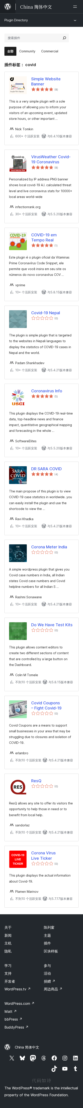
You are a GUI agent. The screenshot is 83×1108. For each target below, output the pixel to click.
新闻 (8, 935)
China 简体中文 (27, 1047)
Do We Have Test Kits (52, 624)
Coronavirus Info (46, 391)
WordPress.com (19, 1003)
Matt (10, 1011)
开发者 (9, 981)
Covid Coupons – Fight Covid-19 (46, 705)
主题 (47, 935)
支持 (8, 973)
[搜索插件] (64, 38)
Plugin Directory (16, 20)
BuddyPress (16, 1027)
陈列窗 (49, 927)
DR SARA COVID (46, 468)
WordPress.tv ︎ (17, 989)
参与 (47, 965)
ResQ (36, 780)
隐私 (8, 951)
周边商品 (53, 989)
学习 (8, 965)
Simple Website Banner (46, 81)
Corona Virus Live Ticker (43, 855)
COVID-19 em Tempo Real (44, 237)
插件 (47, 943)
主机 (8, 943)
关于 (8, 927)
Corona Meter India (49, 547)
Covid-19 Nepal (45, 312)
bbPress (13, 1019)
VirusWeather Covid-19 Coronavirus (51, 159)
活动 (47, 973)
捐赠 (49, 981)
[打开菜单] (76, 6)
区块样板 (51, 951)
